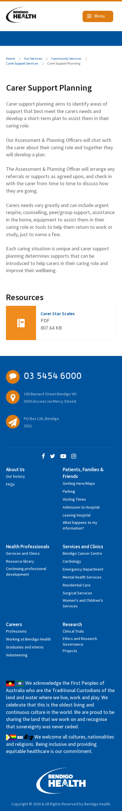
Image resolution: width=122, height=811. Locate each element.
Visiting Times (74, 499)
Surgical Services (77, 593)
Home (10, 58)
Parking (69, 491)
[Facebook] (43, 456)
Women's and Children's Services (83, 601)
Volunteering (17, 655)
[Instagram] (73, 456)
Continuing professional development (26, 569)
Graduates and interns (25, 647)
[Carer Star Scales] (21, 323)
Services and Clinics (23, 553)
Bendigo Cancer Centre (82, 553)
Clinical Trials (73, 631)
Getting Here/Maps (79, 483)
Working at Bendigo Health (28, 639)
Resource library (20, 561)
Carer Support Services (22, 63)
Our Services (33, 58)
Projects (70, 650)
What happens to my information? (80, 523)
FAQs (10, 484)
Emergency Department (83, 569)
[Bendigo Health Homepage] (61, 781)
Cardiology (72, 561)
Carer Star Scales (58, 313)
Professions (16, 631)
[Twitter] (52, 456)
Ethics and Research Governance (80, 639)
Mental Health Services (82, 577)
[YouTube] (63, 456)
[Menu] (98, 16)
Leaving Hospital (77, 515)
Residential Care (77, 585)
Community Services (66, 58)
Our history (15, 476)
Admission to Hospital (81, 507)
